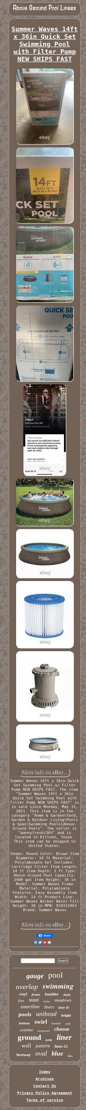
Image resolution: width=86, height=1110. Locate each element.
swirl (40, 1021)
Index (44, 1072)
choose (61, 1029)
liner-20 (63, 1007)
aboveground (44, 1031)
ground (29, 1037)
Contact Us (44, 1086)
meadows (63, 1000)
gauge (35, 976)
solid (67, 1023)
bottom (24, 1023)
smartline (30, 1006)
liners (49, 1007)
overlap (27, 987)
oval (41, 1053)
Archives (45, 1079)
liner (64, 1037)
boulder (52, 994)
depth (66, 994)
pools (25, 1014)
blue (57, 1053)
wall (26, 1046)
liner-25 (61, 1046)
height (66, 1015)
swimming (58, 986)
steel (34, 1000)
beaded (56, 1023)
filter (21, 1001)
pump (49, 1039)
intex (70, 1055)
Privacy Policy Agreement (44, 1093)
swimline (26, 1030)
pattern (43, 1046)
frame (36, 994)
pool (55, 975)
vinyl (23, 994)
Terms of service (44, 1100)
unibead (46, 1013)
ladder (46, 1001)
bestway (24, 1054)
